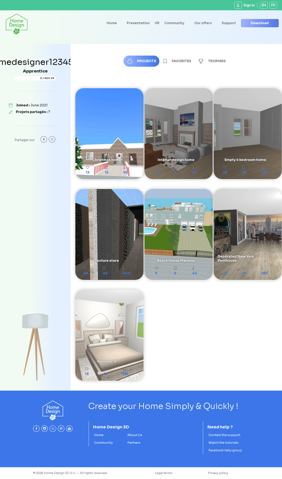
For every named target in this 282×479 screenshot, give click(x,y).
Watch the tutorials (223, 443)
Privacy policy (218, 473)
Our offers (203, 23)
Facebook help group (225, 450)
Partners (133, 443)
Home (112, 23)
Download (260, 23)
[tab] (141, 61)
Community (174, 23)
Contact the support (224, 435)
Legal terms (163, 473)
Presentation (138, 23)
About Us (134, 435)
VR (157, 23)
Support (229, 23)
